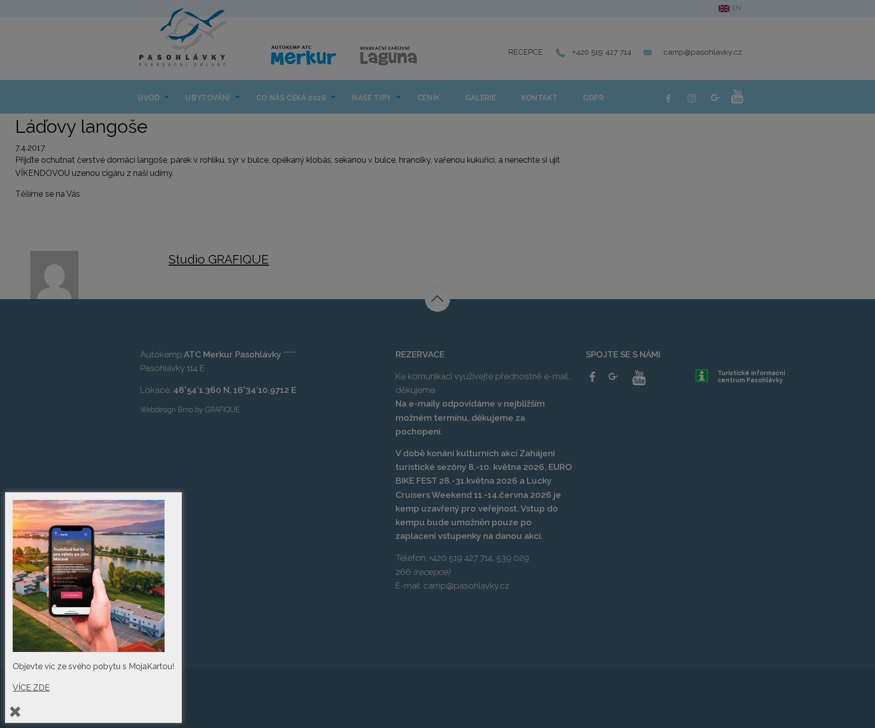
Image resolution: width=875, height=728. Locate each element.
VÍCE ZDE (31, 688)
